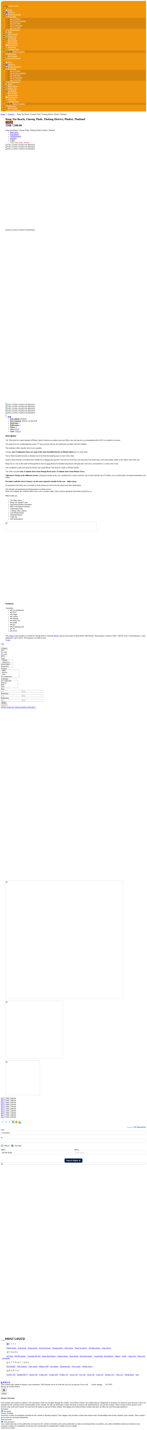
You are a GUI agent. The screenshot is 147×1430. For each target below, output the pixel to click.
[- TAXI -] (10, 675)
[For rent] (4, 652)
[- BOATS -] (10, 673)
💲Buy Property (12, 56)
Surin (48, 464)
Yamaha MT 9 (22, 1375)
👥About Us (10, 12)
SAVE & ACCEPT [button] (8, 1428)
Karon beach (32, 1348)
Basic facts (14, 132)
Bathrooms (5, 698)
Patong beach (11, 1348)
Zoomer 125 (109, 1375)
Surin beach (68, 1348)
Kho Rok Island (86, 1356)
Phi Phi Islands (20, 1356)
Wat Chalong (22, 1366)
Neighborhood (15, 136)
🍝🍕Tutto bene (16, 25)
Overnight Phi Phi (33, 1356)
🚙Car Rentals (11, 39)
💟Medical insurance (13, 15)
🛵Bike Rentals (11, 41)
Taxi (137, 1375)
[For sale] (4, 654)
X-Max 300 (53, 1375)
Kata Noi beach (45, 1348)
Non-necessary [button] (6, 1419)
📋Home (9, 10)
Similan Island (62, 1356)
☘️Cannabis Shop (12, 49)
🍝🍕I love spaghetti (18, 21)
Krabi (124, 1356)
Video (12, 141)
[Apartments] (6, 666)
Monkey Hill (43, 1366)
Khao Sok (141, 1356)
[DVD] (9, 687)
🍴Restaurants (11, 17)
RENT (9, 122)
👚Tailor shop (11, 54)
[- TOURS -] (6, 661)
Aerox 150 (74, 1375)
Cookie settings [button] (96, 1384)
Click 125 (99, 1375)
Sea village (54, 1366)
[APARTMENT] (6, 664)
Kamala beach (57, 1348)
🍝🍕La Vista (15, 28)
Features (13, 139)
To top (8, 640)
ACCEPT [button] (108, 1384)
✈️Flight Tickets (12, 34)
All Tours (10, 1356)
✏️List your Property (13, 58)
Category (4, 648)
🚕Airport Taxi (11, 36)
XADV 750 (10, 1375)
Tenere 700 (33, 1375)
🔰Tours (9, 32)
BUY (3, 1098)
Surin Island (73, 1356)
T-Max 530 (43, 1375)
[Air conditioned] (9, 681)
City (2, 644)
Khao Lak (132, 1356)
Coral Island (98, 1356)
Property (11, 114)
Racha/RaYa (108, 1356)
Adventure (6, 1358)
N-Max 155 (63, 1375)
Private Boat (129, 1375)
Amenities (4, 679)
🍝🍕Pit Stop (15, 23)
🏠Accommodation (13, 30)
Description (14, 134)
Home (3, 114)
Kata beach (22, 1348)
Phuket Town (87, 1366)
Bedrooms (4, 694)
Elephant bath (65, 1366)
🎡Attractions (11, 47)
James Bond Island (48, 1356)
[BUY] (4, 650)
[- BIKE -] (10, 671)
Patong (47, 460)
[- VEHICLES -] (6, 662)
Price (3, 689)
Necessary (7, 1411)
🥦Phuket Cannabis (17, 52)
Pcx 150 (82, 1375)
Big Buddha (10, 1366)
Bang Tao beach (81, 1348)
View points (32, 1366)
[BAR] (9, 685)
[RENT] (4, 656)
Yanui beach (106, 1348)
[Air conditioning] (10, 677)
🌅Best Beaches (12, 45)
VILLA (18, 431)
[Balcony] (9, 683)
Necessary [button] (4, 1409)
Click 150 (90, 1375)
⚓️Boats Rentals (12, 43)
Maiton (117, 1356)
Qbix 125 (119, 1375)
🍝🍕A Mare (15, 19)
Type (3, 658)
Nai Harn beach (94, 1348)
